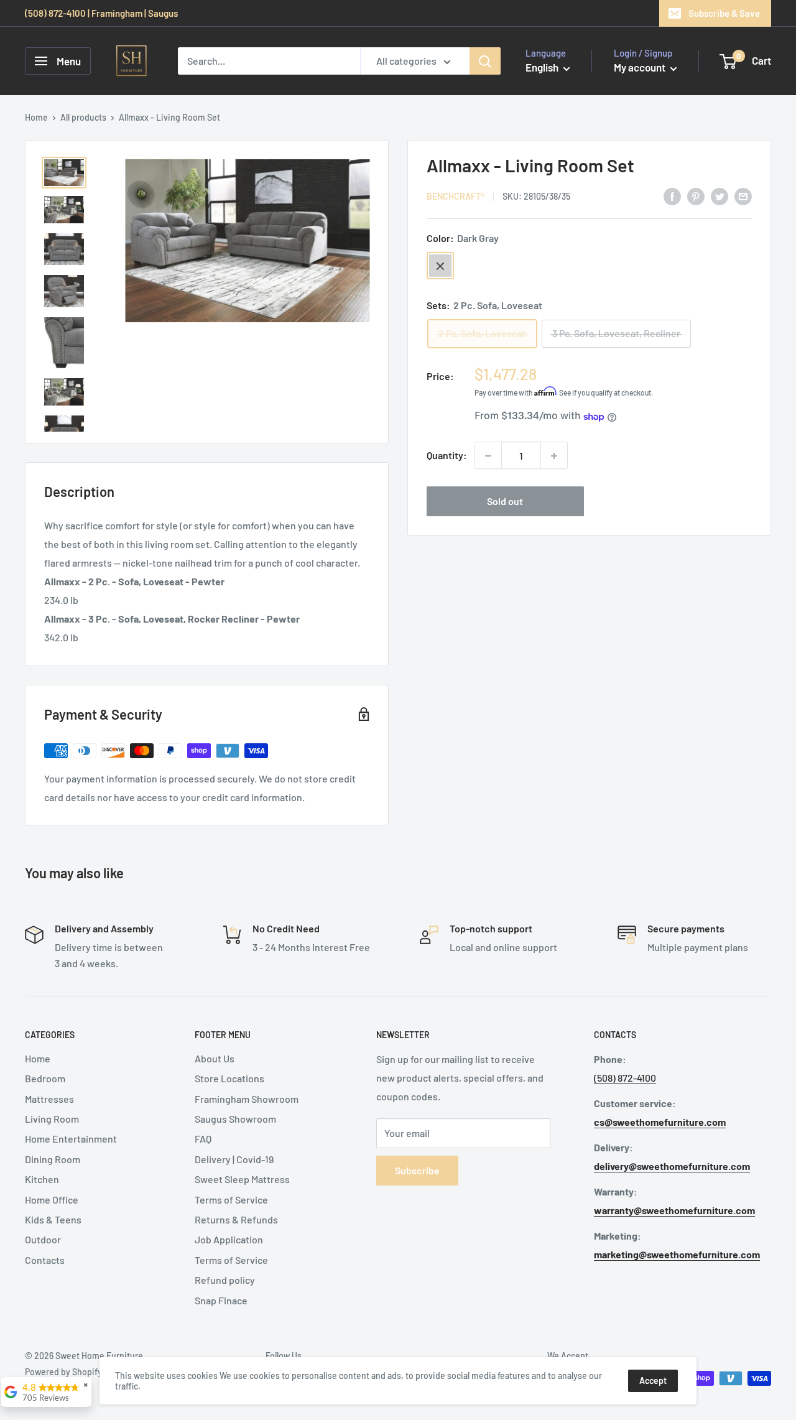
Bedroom (45, 1078)
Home (36, 117)
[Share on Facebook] (672, 195)
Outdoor (43, 1239)
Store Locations (229, 1078)
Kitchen (42, 1179)
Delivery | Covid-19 (234, 1159)
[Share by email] (743, 195)
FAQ (203, 1138)
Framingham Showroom (246, 1099)
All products (83, 117)
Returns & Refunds (236, 1219)
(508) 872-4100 (625, 1078)
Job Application (229, 1239)
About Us (214, 1058)
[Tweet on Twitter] (719, 195)
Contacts (45, 1260)
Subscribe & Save (724, 13)
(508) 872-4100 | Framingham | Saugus (101, 13)
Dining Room (52, 1159)
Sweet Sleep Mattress (242, 1179)
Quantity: (447, 456)
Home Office (51, 1199)
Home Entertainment (71, 1138)
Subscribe (417, 1170)
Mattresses (49, 1099)
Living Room (52, 1119)
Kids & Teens (53, 1219)
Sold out (505, 502)
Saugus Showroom (235, 1119)
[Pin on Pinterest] (696, 195)
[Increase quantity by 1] (554, 456)
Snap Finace (221, 1300)
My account (640, 67)
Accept (653, 1380)
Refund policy (225, 1280)
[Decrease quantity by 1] (488, 456)
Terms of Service (231, 1199)
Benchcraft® (455, 197)
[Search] (485, 61)
